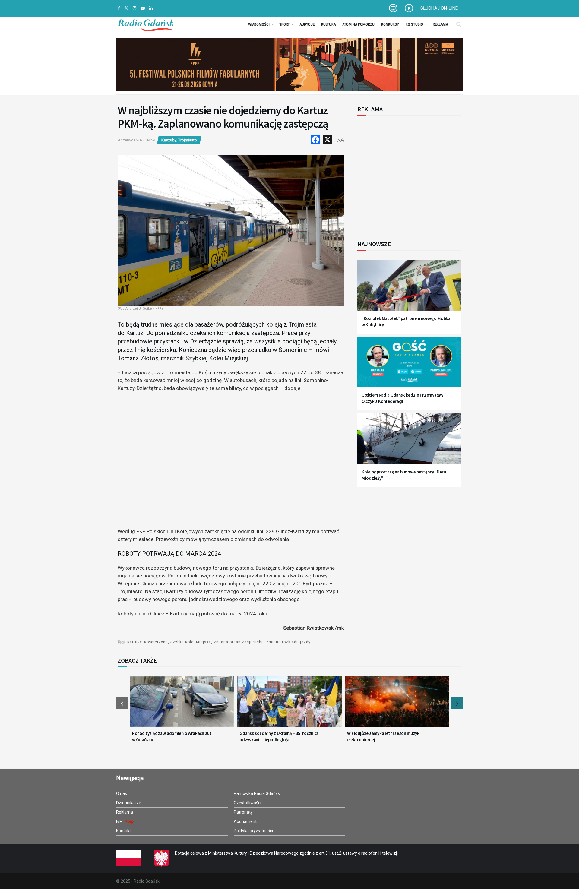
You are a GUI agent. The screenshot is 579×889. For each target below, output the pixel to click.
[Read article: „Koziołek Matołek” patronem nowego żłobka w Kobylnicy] (409, 289)
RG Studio (414, 24)
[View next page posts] (457, 703)
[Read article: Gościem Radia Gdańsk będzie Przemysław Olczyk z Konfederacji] (409, 366)
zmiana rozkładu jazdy (288, 642)
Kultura (328, 24)
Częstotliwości (247, 802)
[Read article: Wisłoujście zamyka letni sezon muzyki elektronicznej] (397, 705)
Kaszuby (168, 140)
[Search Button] (458, 24)
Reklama (440, 24)
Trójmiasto (187, 140)
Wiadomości (259, 24)
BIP (119, 821)
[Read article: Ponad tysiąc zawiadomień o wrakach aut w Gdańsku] (182, 705)
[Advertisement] (407, 174)
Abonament (245, 821)
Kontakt (123, 830)
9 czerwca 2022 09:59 (136, 140)
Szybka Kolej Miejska (190, 642)
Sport (284, 24)
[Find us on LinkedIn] (151, 8)
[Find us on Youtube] (143, 8)
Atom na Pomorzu (358, 24)
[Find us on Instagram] (134, 8)
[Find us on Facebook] (119, 8)
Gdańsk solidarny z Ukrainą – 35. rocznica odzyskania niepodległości (279, 736)
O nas (121, 793)
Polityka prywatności (253, 830)
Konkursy (390, 24)
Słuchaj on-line (439, 8)
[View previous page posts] (122, 703)
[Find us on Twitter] (126, 8)
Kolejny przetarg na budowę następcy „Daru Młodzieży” (404, 475)
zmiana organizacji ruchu (239, 642)
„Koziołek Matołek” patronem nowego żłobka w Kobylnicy (406, 321)
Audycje (307, 24)
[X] (327, 140)
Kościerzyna (156, 642)
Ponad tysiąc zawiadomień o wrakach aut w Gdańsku (172, 736)
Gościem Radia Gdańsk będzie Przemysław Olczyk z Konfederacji (402, 398)
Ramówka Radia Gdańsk (257, 793)
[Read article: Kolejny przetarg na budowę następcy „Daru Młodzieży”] (409, 442)
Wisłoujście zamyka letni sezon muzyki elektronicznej (384, 736)
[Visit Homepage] (146, 24)
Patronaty (243, 812)
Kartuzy (134, 642)
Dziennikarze (128, 802)
